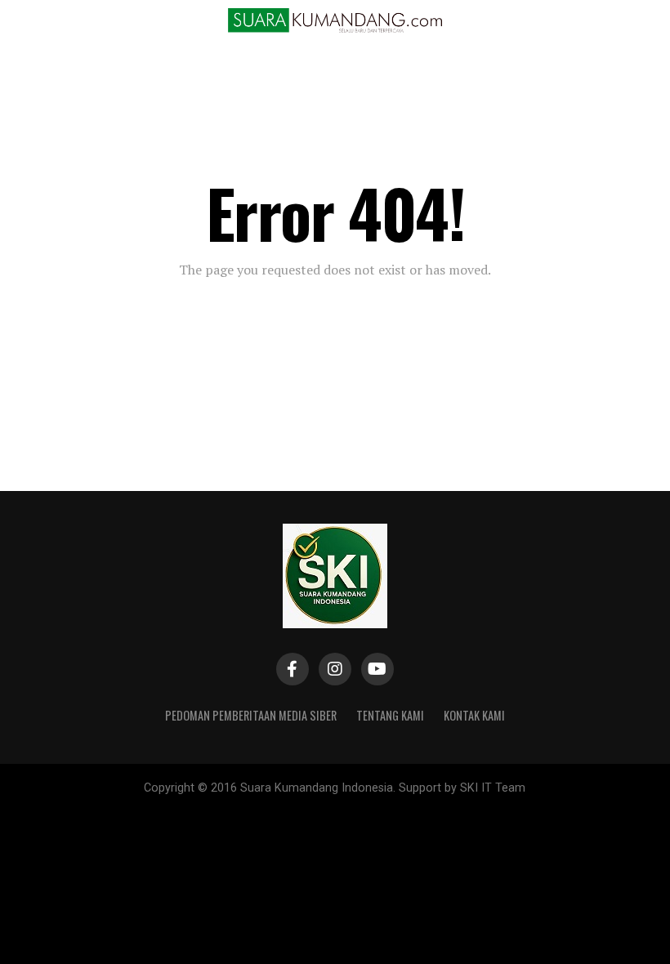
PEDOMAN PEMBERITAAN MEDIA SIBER (251, 715)
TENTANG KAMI (390, 715)
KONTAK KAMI (474, 715)
